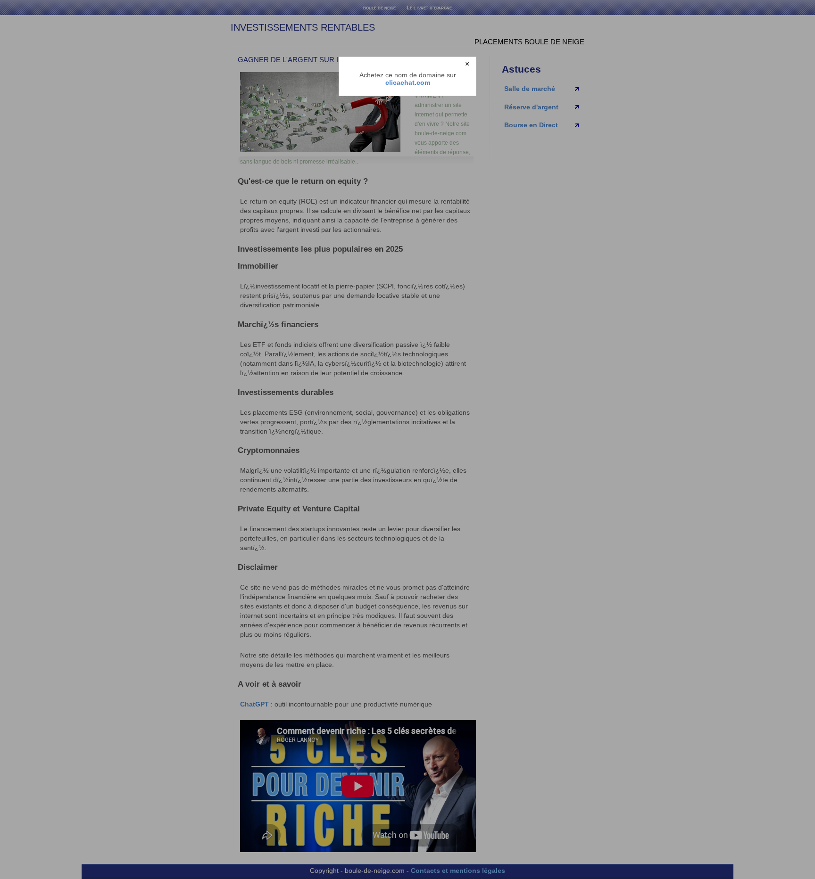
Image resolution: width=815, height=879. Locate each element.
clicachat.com (407, 82)
